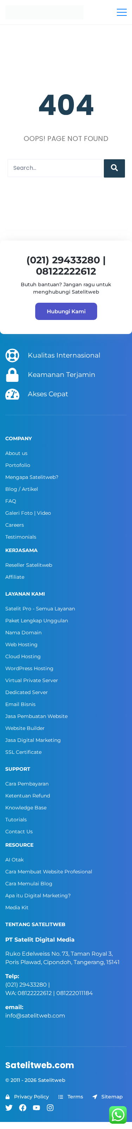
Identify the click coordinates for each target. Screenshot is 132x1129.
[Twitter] (9, 1107)
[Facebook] (22, 1107)
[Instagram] (50, 1107)
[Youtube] (36, 1107)
